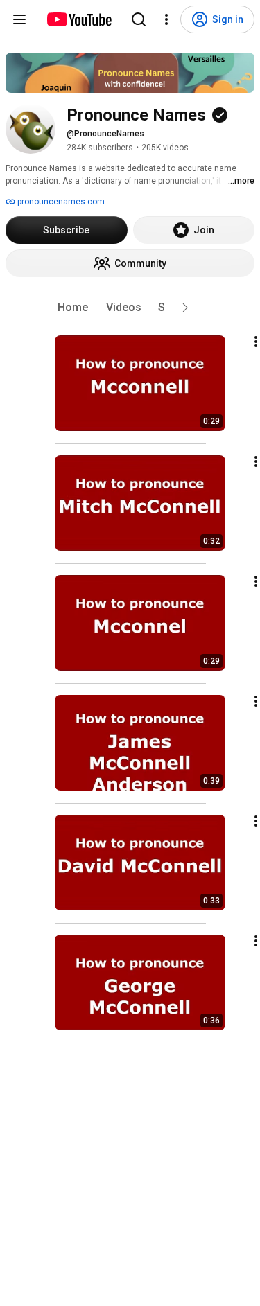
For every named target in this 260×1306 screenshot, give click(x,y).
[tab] (72, 307)
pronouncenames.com (60, 201)
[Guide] (19, 19)
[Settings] (166, 19)
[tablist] (130, 307)
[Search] (138, 19)
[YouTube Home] (78, 19)
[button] (185, 307)
